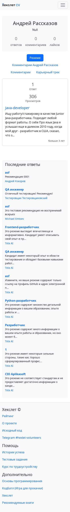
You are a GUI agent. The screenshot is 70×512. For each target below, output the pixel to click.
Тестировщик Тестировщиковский (26, 198)
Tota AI (9, 243)
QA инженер (14, 189)
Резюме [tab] (35, 58)
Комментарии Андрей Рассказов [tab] (35, 65)
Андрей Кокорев (15, 181)
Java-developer (17, 107)
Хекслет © (11, 409)
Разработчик (15, 325)
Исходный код (12, 430)
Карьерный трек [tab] (47, 72)
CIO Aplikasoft (15, 374)
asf (7, 173)
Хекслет (7, 495)
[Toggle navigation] (63, 5)
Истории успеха (13, 452)
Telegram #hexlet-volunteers (21, 438)
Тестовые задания (14, 459)
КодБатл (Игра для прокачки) (22, 488)
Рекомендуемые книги (18, 503)
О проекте (9, 423)
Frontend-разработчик (22, 227)
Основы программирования (22, 481)
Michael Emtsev (14, 218)
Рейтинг (8, 416)
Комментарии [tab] (21, 72)
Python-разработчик (20, 301)
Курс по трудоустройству (19, 467)
